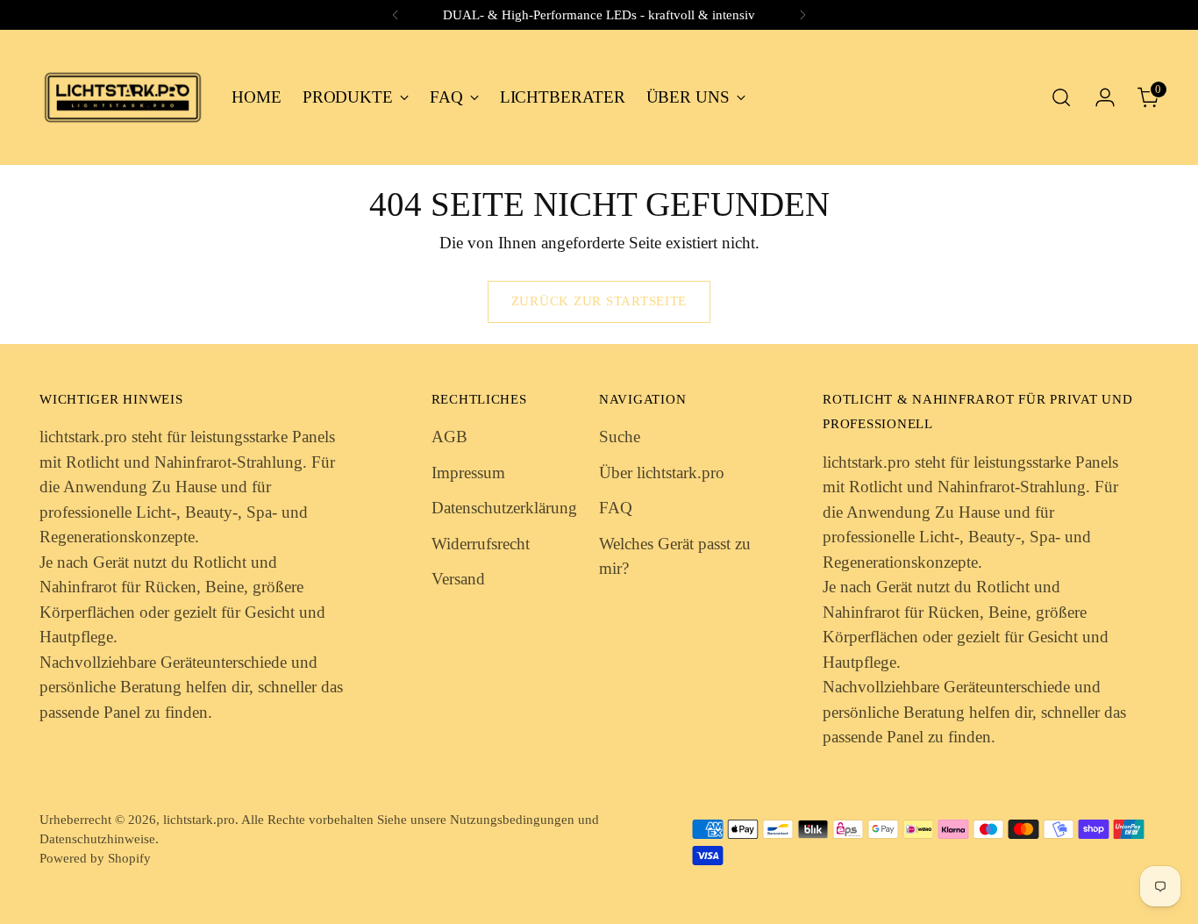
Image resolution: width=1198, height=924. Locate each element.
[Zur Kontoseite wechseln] (1105, 97)
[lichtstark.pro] (122, 97)
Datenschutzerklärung (504, 507)
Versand (458, 578)
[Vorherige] (395, 15)
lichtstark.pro (199, 820)
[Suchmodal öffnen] (1061, 97)
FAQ (615, 507)
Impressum (468, 472)
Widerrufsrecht (480, 543)
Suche (619, 436)
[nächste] (802, 15)
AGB (449, 436)
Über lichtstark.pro (661, 472)
